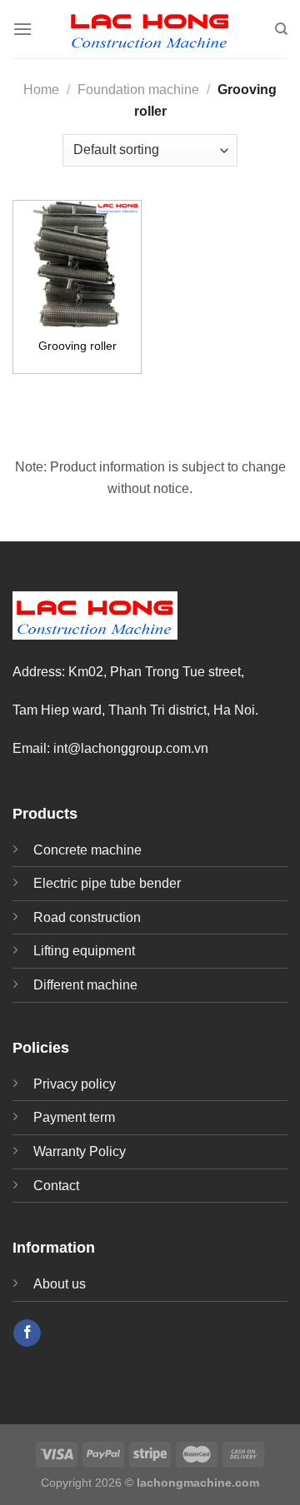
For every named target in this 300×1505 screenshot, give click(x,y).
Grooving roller (77, 346)
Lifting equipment (84, 951)
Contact (56, 1186)
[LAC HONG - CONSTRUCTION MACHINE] (150, 29)
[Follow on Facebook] (27, 1333)
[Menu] (22, 28)
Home (41, 89)
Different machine (85, 985)
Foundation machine (138, 89)
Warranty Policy (79, 1151)
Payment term (74, 1117)
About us (59, 1284)
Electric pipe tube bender (107, 883)
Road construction (87, 917)
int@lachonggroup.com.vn (130, 748)
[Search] (281, 29)
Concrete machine (87, 850)
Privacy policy (74, 1084)
